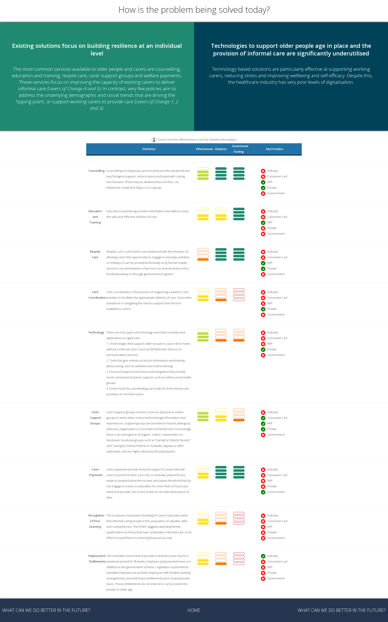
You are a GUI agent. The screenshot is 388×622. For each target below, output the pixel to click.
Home (193, 610)
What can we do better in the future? (46, 610)
